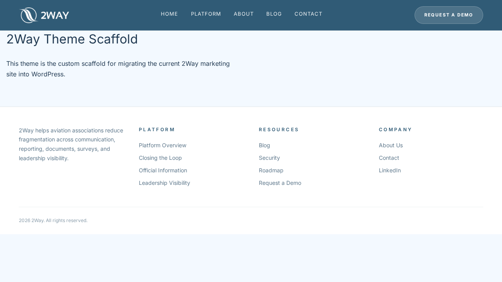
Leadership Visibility (164, 182)
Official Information (163, 170)
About (244, 14)
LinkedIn (390, 170)
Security (269, 157)
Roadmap (271, 170)
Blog (274, 14)
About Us (391, 145)
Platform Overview (162, 145)
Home (169, 14)
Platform (206, 14)
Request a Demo (448, 15)
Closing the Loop (160, 157)
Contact (308, 14)
